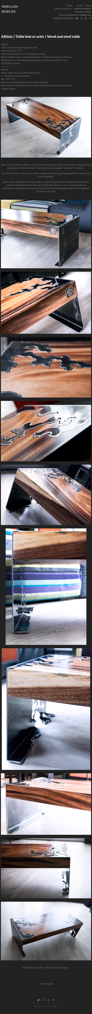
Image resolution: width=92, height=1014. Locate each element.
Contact (79, 6)
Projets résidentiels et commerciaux (75, 15)
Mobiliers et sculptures (63, 18)
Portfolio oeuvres (83, 12)
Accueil (69, 6)
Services (88, 6)
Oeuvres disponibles (82, 9)
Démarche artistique (63, 9)
